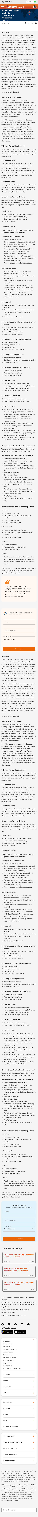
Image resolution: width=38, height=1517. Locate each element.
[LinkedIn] (28, 1324)
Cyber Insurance (8, 1365)
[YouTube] (22, 1324)
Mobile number (10, 630)
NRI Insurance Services (9, 1357)
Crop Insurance (7, 1363)
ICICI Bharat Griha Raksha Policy (12, 1368)
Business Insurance (9, 1360)
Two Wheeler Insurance (10, 1349)
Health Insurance (8, 1352)
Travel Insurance (8, 1354)
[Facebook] (2, 1324)
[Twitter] (15, 1324)
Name (7, 622)
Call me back (19, 649)
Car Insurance (7, 1346)
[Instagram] (9, 1324)
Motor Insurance (8, 1344)
